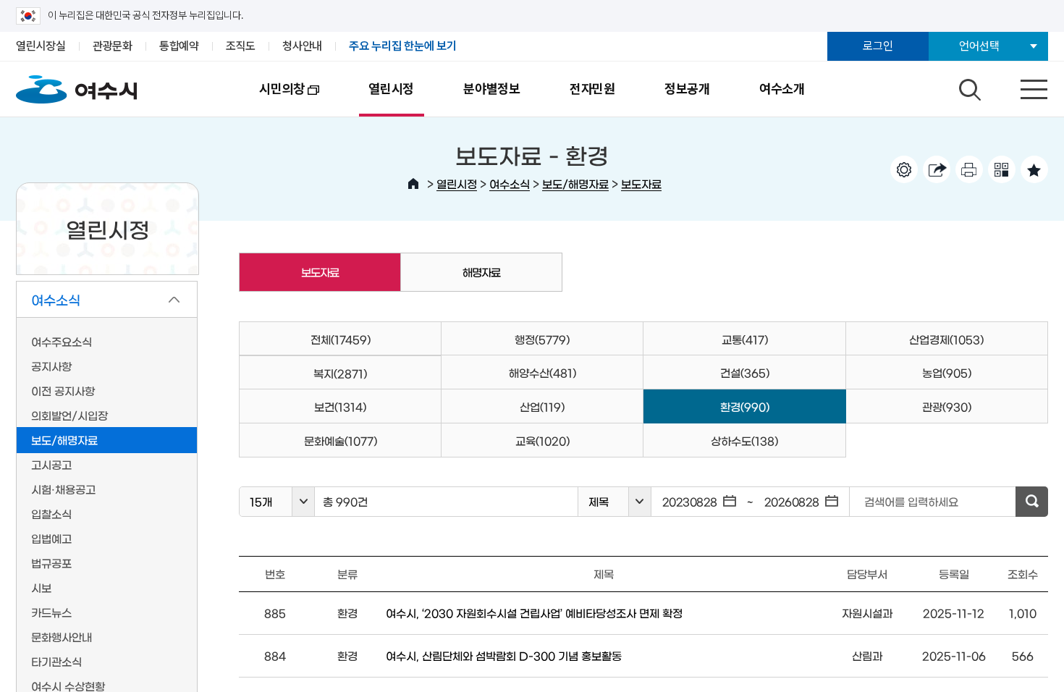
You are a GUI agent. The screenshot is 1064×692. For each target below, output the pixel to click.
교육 (542, 440)
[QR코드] (1002, 169)
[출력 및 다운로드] (969, 169)
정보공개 (687, 88)
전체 (341, 339)
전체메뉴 (1021, 86)
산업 (542, 406)
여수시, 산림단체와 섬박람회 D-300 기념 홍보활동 (504, 655)
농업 (946, 372)
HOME (413, 184)
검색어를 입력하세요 (911, 501)
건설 (744, 372)
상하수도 (744, 440)
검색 (968, 86)
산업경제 (946, 339)
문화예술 (340, 440)
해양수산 (542, 372)
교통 (745, 339)
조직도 (241, 46)
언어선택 (979, 46)
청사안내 (302, 46)
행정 (542, 339)
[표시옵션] (904, 169)
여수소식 (509, 183)
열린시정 (391, 88)
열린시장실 (41, 46)
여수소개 (782, 88)
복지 (340, 373)
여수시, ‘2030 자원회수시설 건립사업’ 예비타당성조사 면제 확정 (534, 612)
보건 (340, 406)
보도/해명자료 (575, 183)
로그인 (877, 46)
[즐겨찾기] (1034, 169)
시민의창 (270, 99)
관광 (946, 406)
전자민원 (592, 88)
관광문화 (112, 46)
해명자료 (481, 271)
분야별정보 (491, 88)
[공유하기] (936, 169)
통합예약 (179, 46)
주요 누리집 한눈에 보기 (403, 46)
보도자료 (641, 183)
